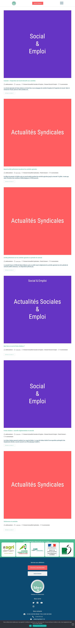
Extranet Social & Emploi (50, 84)
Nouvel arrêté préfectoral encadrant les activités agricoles (20, 169)
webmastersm (9, 84)
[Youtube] (41, 603)
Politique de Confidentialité (37, 594)
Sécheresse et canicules (11, 521)
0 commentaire (64, 84)
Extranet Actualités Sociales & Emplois (33, 84)
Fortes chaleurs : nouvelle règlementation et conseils (19, 430)
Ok (30, 625)
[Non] (73, 624)
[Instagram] (33, 606)
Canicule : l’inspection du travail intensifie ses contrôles (20, 80)
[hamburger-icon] (61, 3)
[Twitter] (33, 603)
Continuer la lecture (10, 93)
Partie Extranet (44, 173)
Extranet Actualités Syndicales (31, 173)
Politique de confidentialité (39, 625)
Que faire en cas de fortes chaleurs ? (14, 346)
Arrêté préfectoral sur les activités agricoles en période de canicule (23, 257)
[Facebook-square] (37, 603)
